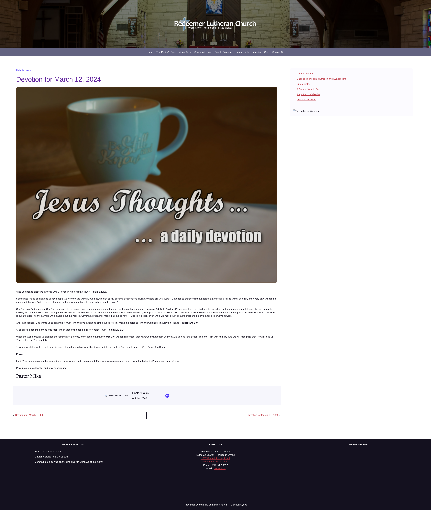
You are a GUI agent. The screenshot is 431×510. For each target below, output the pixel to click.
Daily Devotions (23, 70)
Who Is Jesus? (305, 73)
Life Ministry (303, 84)
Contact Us (220, 468)
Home (150, 52)
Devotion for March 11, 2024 (30, 415)
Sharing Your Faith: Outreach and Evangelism (321, 78)
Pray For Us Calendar (308, 94)
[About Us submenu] (190, 52)
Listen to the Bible (306, 99)
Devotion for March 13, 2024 (262, 415)
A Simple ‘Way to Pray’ (309, 89)
